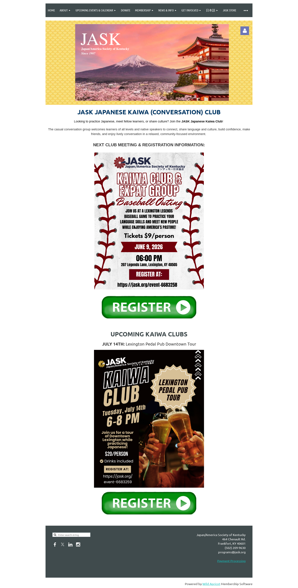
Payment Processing (231, 561)
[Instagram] (78, 544)
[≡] (245, 10)
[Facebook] (54, 544)
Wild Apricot (211, 584)
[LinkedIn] (70, 544)
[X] (62, 544)
